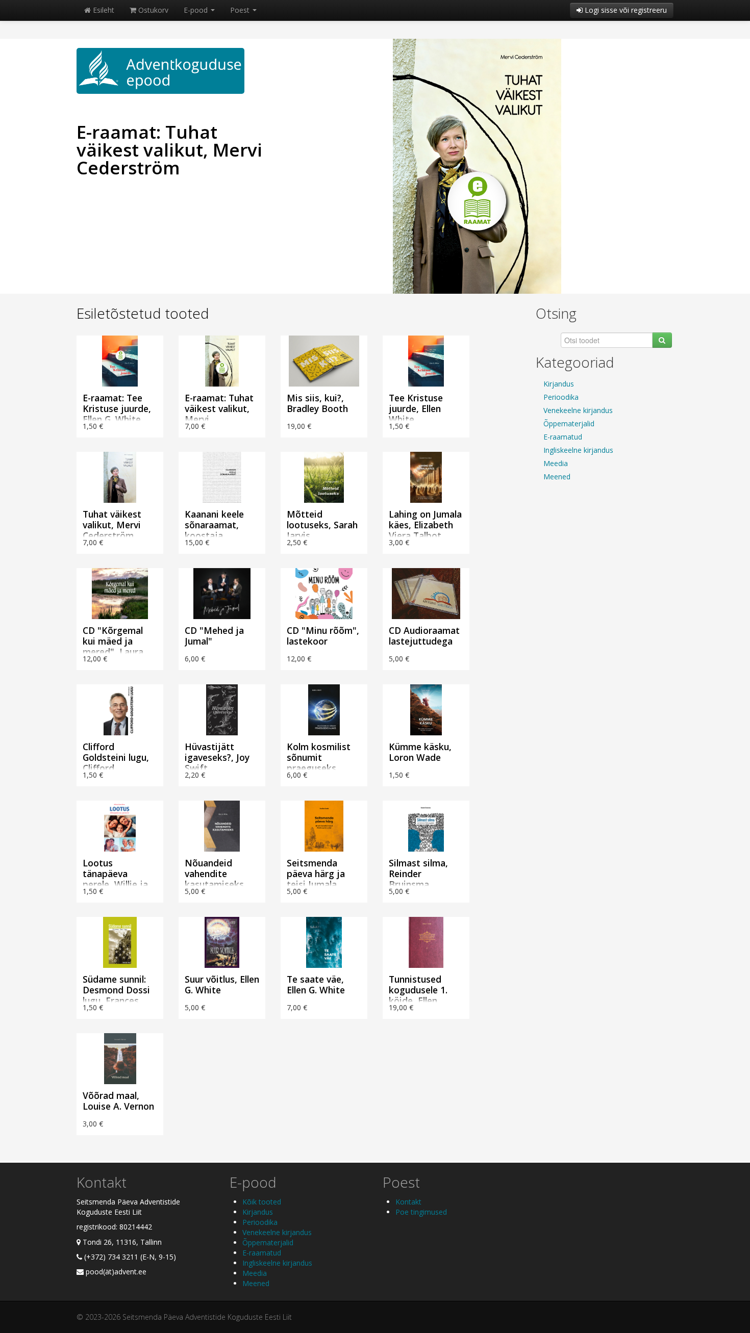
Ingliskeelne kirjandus (578, 450)
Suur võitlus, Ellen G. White (222, 984)
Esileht (102, 10)
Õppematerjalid (568, 423)
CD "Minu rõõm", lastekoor (323, 635)
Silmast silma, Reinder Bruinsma (418, 873)
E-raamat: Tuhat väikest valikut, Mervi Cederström (169, 150)
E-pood (197, 10)
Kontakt (408, 1202)
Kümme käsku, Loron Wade (420, 751)
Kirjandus (558, 384)
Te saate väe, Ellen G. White (316, 984)
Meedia (555, 463)
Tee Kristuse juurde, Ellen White (416, 408)
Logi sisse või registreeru (625, 10)
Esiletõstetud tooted (143, 313)
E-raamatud (562, 437)
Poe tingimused (421, 1212)
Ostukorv (152, 10)
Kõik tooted (261, 1202)
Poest (241, 10)
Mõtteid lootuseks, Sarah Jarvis (322, 525)
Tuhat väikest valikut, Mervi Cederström (112, 525)
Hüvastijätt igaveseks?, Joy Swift (217, 757)
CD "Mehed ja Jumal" (214, 635)
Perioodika (561, 397)
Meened (556, 476)
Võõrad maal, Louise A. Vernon (118, 1100)
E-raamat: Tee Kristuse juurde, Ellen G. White (117, 408)
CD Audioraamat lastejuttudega (424, 635)
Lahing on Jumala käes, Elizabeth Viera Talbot (425, 525)
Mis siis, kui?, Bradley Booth (317, 403)
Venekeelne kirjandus (578, 410)
